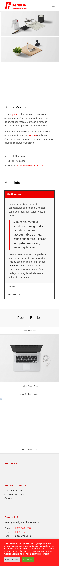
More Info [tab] (11, 287)
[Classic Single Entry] (29, 422)
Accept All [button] (27, 559)
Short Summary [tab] (14, 194)
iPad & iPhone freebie (29, 394)
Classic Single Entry (29, 449)
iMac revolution (29, 331)
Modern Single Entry (29, 386)
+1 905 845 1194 (22, 532)
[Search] (47, 5)
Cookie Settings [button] (11, 559)
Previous (6, 92)
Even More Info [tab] (13, 294)
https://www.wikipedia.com (30, 165)
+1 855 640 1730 (22, 528)
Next (14, 92)
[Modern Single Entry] (29, 358)
